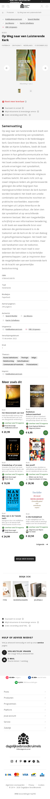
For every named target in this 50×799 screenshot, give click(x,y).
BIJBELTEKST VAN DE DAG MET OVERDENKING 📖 (20, 1)
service (40, 642)
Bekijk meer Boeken (25, 559)
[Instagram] (12, 761)
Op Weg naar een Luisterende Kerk (29, 12)
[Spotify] (34, 761)
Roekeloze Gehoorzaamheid (33, 413)
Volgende (40, 544)
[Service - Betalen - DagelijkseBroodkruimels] (8, 775)
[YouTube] (25, 761)
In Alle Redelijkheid (34, 517)
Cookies (41, 785)
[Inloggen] (42, 6)
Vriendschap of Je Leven (12, 465)
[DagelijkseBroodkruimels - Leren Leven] (2, 12)
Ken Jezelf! (30, 465)
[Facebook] (16, 761)
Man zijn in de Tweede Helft (11, 517)
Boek (4, 32)
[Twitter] (29, 761)
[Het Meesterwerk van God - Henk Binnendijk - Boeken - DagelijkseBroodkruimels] (13, 396)
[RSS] (38, 761)
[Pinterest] (20, 761)
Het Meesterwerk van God (13, 413)
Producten (10, 12)
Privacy (31, 785)
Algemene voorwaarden (15, 785)
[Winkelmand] (47, 6)
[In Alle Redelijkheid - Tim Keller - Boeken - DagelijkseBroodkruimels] (37, 500)
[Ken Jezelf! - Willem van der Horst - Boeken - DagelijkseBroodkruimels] (37, 449)
